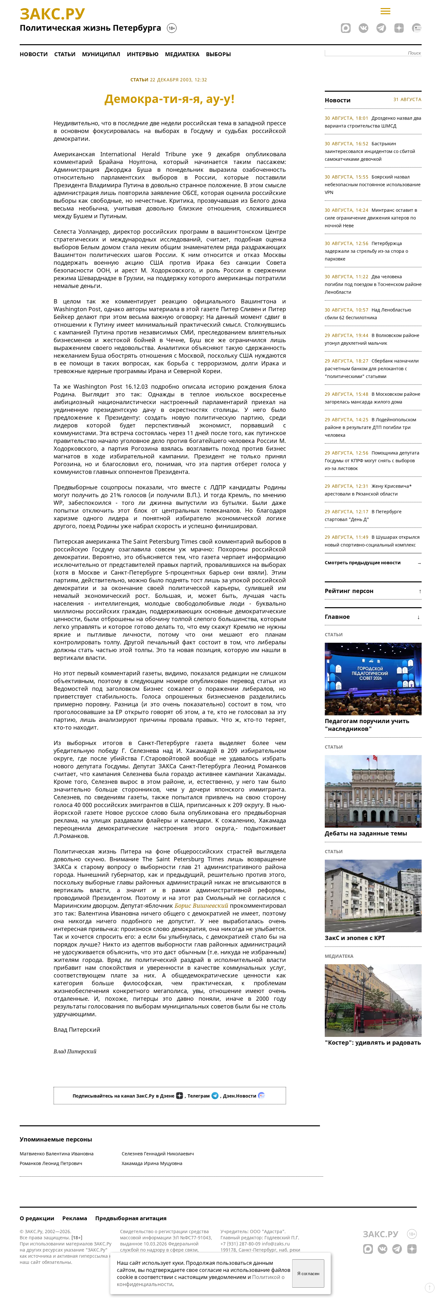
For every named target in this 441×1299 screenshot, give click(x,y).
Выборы (218, 54)
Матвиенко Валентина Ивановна (57, 1154)
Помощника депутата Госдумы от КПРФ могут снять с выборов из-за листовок (372, 460)
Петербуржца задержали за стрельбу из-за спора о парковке (366, 251)
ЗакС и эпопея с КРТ (355, 938)
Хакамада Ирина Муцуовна (152, 1163)
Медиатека (182, 54)
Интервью (143, 54)
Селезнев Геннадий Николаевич (158, 1154)
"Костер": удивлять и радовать (373, 1042)
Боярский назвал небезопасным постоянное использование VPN (373, 184)
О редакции (37, 1218)
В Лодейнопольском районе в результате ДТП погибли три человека (370, 427)
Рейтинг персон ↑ (373, 591)
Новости (34, 54)
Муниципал (101, 54)
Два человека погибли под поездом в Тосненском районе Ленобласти (373, 284)
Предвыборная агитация (131, 1218)
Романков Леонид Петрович (51, 1163)
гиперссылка (93, 1256)
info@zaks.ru (276, 1244)
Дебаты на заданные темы (366, 833)
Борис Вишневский (201, 905)
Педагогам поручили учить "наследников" (367, 724)
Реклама (74, 1218)
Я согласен (308, 1273)
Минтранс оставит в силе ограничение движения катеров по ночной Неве (371, 218)
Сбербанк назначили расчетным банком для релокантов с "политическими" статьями (372, 368)
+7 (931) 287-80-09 (241, 1244)
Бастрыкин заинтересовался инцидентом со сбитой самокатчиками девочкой (370, 151)
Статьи (65, 54)
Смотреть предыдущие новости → (373, 562)
